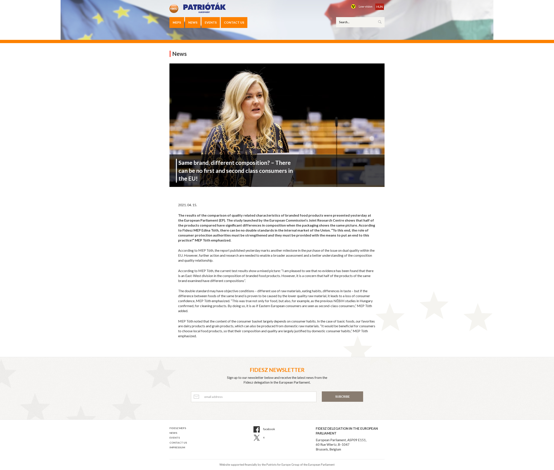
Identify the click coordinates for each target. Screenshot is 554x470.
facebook (269, 429)
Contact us (234, 22)
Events (211, 22)
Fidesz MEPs (177, 428)
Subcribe (342, 396)
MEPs (177, 22)
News (192, 22)
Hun (379, 6)
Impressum (177, 447)
